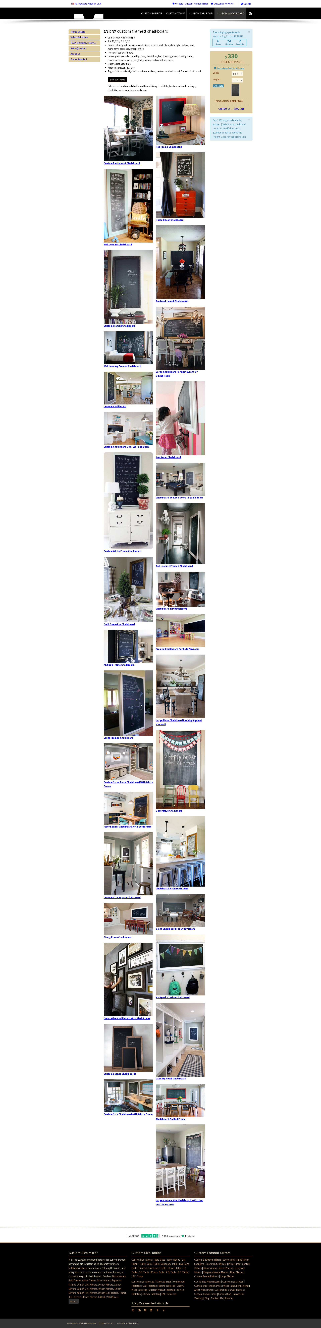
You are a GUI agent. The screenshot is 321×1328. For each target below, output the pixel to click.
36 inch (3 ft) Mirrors (87, 1288)
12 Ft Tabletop (168, 1294)
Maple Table (152, 1263)
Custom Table (175, 13)
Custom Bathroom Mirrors (207, 1259)
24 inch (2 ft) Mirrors (87, 1284)
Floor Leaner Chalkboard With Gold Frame (127, 826)
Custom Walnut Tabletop (162, 1289)
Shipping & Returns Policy (127, 1323)
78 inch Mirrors (89, 1297)
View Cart (239, 108)
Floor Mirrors (236, 1272)
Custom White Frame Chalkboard (122, 551)
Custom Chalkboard (115, 406)
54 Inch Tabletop (151, 1294)
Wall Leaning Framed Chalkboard (122, 366)
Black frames (119, 1276)
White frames (89, 1280)
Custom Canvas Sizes (205, 1294)
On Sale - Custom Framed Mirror (191, 3)
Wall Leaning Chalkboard (118, 244)
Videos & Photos (79, 37)
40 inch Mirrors (105, 1288)
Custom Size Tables (141, 1259)
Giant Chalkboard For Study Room (175, 928)
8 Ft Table (183, 1272)
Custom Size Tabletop (142, 1281)
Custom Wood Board (230, 13)
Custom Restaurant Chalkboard (122, 163)
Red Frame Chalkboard (169, 146)
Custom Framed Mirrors (206, 1276)
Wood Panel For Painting (236, 1285)
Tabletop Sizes (163, 1281)
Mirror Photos (226, 1268)
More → (73, 1301)
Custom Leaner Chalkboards (120, 1073)
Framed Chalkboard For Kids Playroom (177, 649)
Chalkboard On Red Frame (171, 1119)
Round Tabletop (166, 1285)
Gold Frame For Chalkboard (119, 624)
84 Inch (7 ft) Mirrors (108, 1297)
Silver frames (104, 1280)
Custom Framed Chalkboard (119, 325)
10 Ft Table (137, 1276)
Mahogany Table (168, 1263)
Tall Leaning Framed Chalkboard (174, 566)
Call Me (247, 3)
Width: (216, 72)
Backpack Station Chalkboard (173, 997)
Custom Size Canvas (232, 1281)
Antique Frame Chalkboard (119, 664)
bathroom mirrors (78, 1268)
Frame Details (78, 31)
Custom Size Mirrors (216, 1263)
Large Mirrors (227, 1276)
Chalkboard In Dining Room (171, 608)
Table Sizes (159, 1259)
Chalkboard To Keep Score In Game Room (179, 497)
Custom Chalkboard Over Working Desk (126, 446)
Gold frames (75, 1280)
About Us (75, 53)
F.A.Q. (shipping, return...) (83, 42)
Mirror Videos (210, 1268)
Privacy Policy (107, 1323)
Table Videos (173, 1259)
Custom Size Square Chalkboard (122, 897)
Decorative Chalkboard (169, 810)
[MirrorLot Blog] (250, 13)
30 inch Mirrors (105, 1284)
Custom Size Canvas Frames (229, 1289)
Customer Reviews (223, 3)
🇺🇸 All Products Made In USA (86, 3)
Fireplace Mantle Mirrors (215, 1272)
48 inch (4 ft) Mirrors (87, 1292)
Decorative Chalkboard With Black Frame (127, 1018)
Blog (206, 1298)
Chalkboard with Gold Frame (172, 888)
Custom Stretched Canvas (208, 1285)
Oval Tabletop (149, 1285)
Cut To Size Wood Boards (207, 1281)
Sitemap (229, 1298)
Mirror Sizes (234, 1263)
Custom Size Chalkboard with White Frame (128, 1114)
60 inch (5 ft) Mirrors (108, 1292)
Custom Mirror (151, 13)
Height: (216, 79)
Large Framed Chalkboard (118, 737)
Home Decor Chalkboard (170, 219)
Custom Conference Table (152, 1268)
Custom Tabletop (201, 13)
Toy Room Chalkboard (168, 457)
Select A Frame (117, 79)
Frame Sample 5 (79, 59)
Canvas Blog (224, 1294)
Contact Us (224, 108)
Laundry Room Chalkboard (171, 1078)
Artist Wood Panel (203, 1289)
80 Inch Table (157, 1272)
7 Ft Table (171, 1272)
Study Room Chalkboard (117, 937)
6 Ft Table (144, 1272)
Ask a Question (78, 48)
